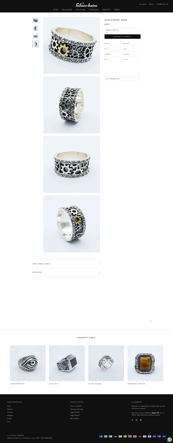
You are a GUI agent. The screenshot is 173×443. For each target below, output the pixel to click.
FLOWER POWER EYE (17, 384)
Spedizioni (94, 10)
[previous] (6, 364)
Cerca (117, 10)
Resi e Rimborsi (74, 418)
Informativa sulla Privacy (76, 409)
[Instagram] (136, 420)
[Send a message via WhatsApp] (169, 439)
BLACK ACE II (54, 384)
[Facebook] (132, 420)
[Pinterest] (141, 420)
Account (143, 4)
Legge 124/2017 (75, 412)
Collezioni (67, 10)
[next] (167, 364)
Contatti (106, 10)
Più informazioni (113, 79)
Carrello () (162, 4)
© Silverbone (12, 435)
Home (55, 10)
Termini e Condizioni (76, 406)
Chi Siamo (80, 10)
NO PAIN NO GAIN (95, 384)
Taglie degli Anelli (41, 264)
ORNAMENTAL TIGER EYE (136, 384)
